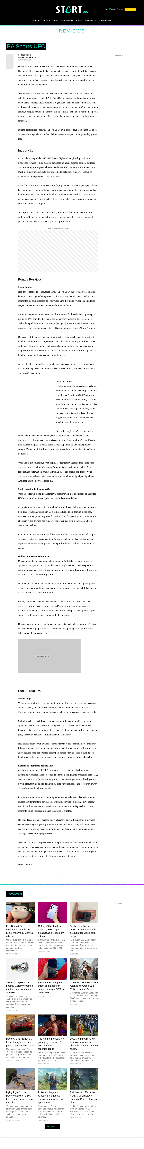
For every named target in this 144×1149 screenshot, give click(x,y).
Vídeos (79, 20)
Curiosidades (67, 20)
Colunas (89, 20)
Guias (55, 20)
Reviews (36, 20)
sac (106, 9)
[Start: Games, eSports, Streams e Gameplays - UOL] (69, 9)
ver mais (51, 1126)
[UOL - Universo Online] (85, 11)
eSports (47, 20)
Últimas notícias (103, 20)
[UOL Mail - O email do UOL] (111, 9)
